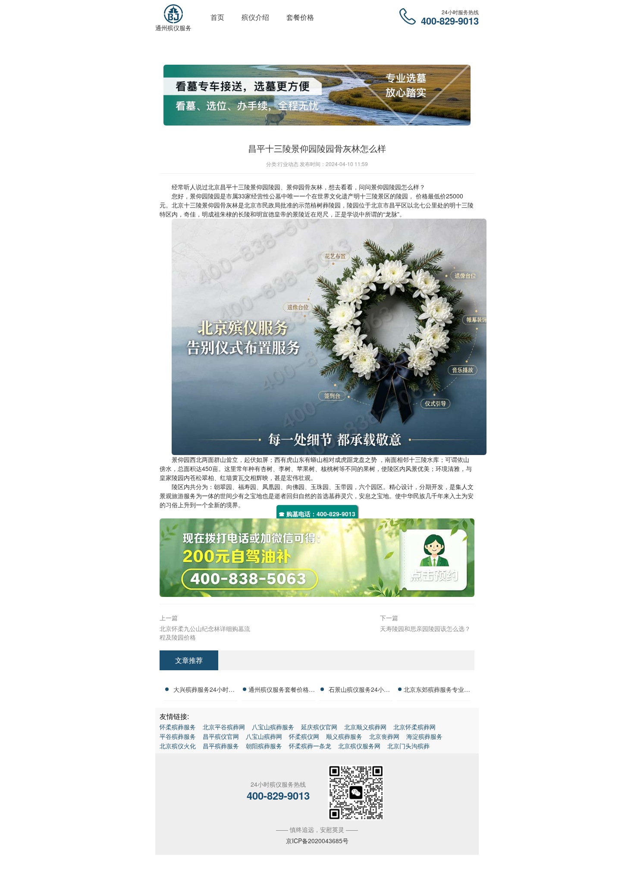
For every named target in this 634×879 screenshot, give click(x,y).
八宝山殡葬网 (264, 736)
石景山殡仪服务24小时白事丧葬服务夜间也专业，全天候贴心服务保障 (359, 690)
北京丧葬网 (384, 736)
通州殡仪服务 (173, 27)
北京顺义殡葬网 (365, 726)
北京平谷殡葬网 (224, 726)
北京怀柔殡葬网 (414, 726)
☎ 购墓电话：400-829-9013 (317, 513)
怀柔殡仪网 (304, 736)
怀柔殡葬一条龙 (310, 745)
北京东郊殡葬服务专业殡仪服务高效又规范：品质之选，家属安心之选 (437, 690)
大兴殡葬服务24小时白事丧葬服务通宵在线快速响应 (204, 690)
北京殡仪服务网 (359, 745)
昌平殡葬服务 (221, 745)
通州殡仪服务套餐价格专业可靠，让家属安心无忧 (281, 690)
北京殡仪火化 (178, 745)
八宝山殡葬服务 (273, 726)
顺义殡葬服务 (344, 736)
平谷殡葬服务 (178, 736)
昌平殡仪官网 (221, 736)
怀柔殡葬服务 (178, 726)
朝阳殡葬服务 (264, 745)
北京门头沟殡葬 (408, 745)
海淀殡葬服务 (424, 736)
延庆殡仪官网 (319, 726)
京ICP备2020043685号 (317, 840)
